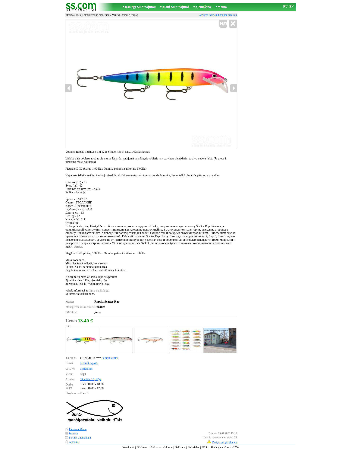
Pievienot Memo (77, 429)
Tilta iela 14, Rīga (90, 379)
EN (291, 6)
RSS (204, 447)
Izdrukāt (73, 433)
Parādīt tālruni (110, 357)
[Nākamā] (233, 88)
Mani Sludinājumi (175, 7)
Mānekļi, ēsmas (120, 15)
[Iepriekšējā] (68, 88)
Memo (222, 7)
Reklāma (180, 447)
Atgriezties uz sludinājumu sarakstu (218, 15)
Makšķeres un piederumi (97, 15)
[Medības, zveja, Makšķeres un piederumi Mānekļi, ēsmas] (81, 340)
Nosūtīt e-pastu (89, 363)
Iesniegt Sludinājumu (140, 7)
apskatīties (86, 368)
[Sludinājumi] (82, 7)
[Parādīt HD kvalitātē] (151, 84)
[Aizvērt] (233, 24)
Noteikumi (128, 447)
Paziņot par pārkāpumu (224, 442)
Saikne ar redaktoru (161, 447)
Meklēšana (203, 7)
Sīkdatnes (142, 447)
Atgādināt (74, 442)
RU (285, 6)
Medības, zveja (73, 15)
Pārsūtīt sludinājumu (80, 437)
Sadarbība (193, 447)
